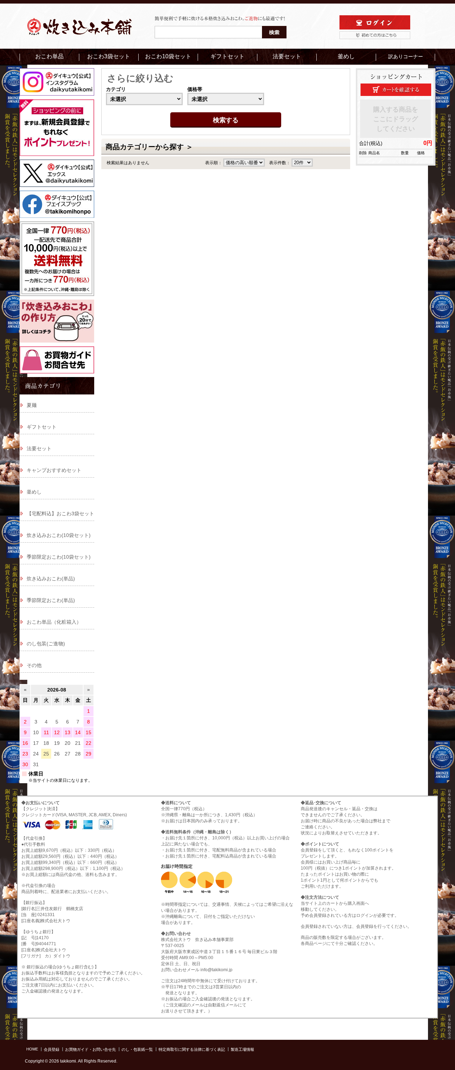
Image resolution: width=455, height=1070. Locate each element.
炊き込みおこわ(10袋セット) (59, 535)
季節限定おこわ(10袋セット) (59, 557)
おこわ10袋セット (168, 56)
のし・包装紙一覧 (137, 1049)
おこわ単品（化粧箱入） (54, 622)
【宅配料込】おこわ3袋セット (60, 513)
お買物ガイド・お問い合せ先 (90, 1049)
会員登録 (51, 1049)
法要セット (287, 56)
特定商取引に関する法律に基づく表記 (192, 1049)
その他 (34, 665)
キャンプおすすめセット (54, 470)
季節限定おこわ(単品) (51, 600)
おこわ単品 (49, 56)
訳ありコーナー (405, 56)
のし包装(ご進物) (46, 643)
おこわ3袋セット (108, 56)
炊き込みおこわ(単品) (51, 578)
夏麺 (32, 405)
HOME (32, 1049)
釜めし (346, 56)
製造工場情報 (242, 1049)
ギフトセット (227, 56)
